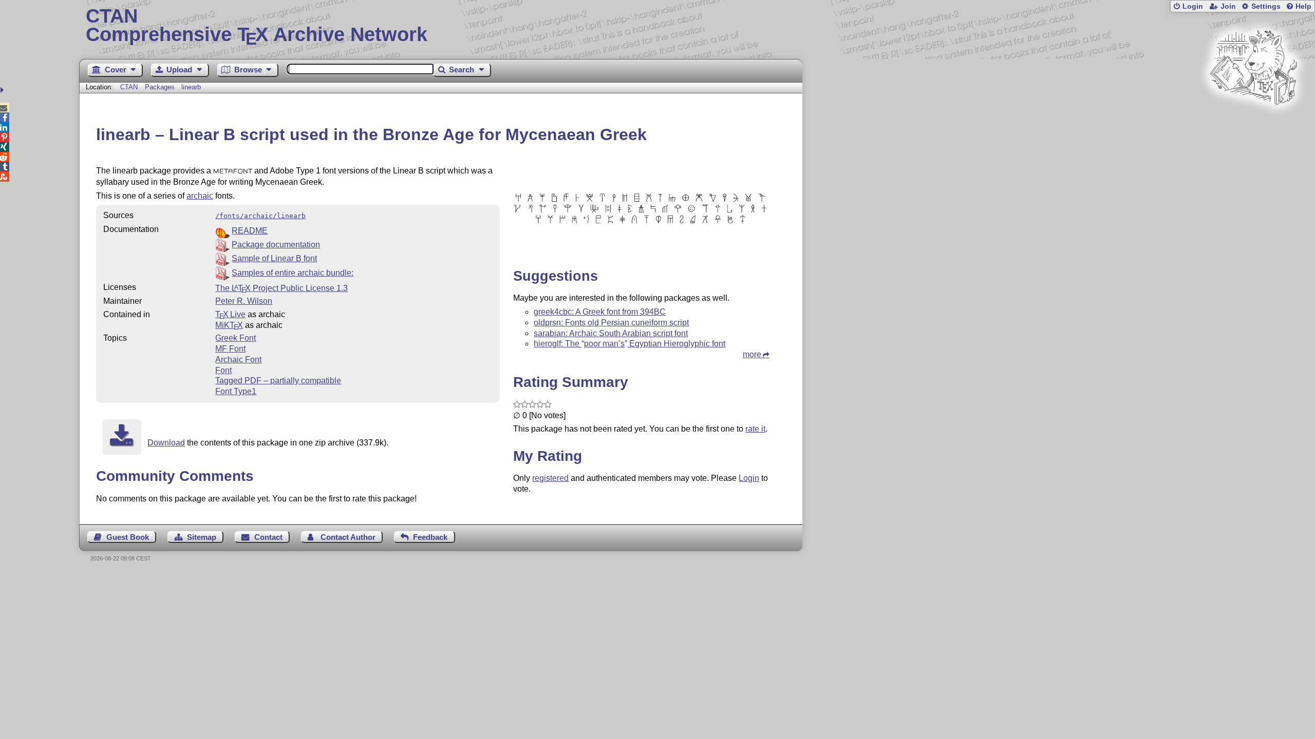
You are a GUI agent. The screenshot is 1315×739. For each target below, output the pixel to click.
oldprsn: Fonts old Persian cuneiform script (611, 322)
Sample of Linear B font (274, 258)
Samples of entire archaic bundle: (292, 272)
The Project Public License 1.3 (281, 288)
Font (223, 370)
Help (1303, 6)
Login (1192, 6)
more (752, 354)
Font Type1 (235, 391)
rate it (755, 428)
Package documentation (276, 244)
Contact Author (348, 537)
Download (166, 442)
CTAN (129, 87)
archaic (199, 195)
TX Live (230, 314)
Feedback (430, 537)
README (250, 230)
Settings (1266, 6)
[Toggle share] (3, 90)
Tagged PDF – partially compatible (278, 380)
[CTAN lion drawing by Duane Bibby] (1253, 124)
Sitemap (201, 537)
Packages (161, 87)
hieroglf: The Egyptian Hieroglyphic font (629, 343)
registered (550, 478)
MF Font (230, 348)
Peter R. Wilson (243, 301)
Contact (268, 537)
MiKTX (229, 325)
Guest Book (127, 537)
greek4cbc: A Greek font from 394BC (600, 311)
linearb (191, 87)
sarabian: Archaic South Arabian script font (611, 333)
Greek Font (235, 338)
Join (1228, 6)
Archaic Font (238, 359)
